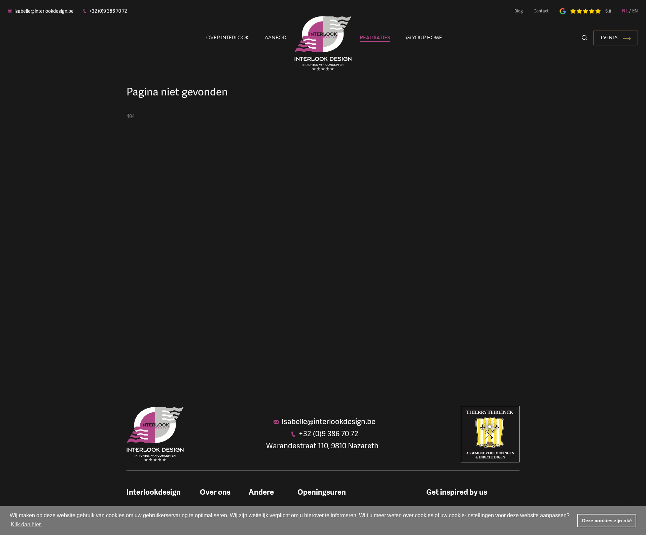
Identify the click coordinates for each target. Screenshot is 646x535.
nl (625, 11)
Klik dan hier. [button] (26, 524)
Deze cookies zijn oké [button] (607, 520)
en (635, 11)
